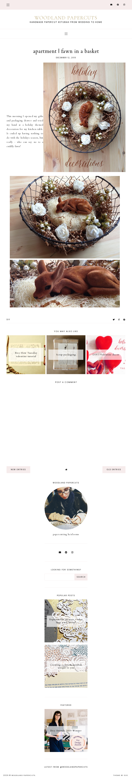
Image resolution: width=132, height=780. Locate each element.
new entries (18, 469)
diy (8, 319)
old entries (114, 469)
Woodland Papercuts (66, 18)
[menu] (8, 4)
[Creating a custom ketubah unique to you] (66, 686)
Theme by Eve (120, 775)
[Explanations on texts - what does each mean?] (66, 641)
